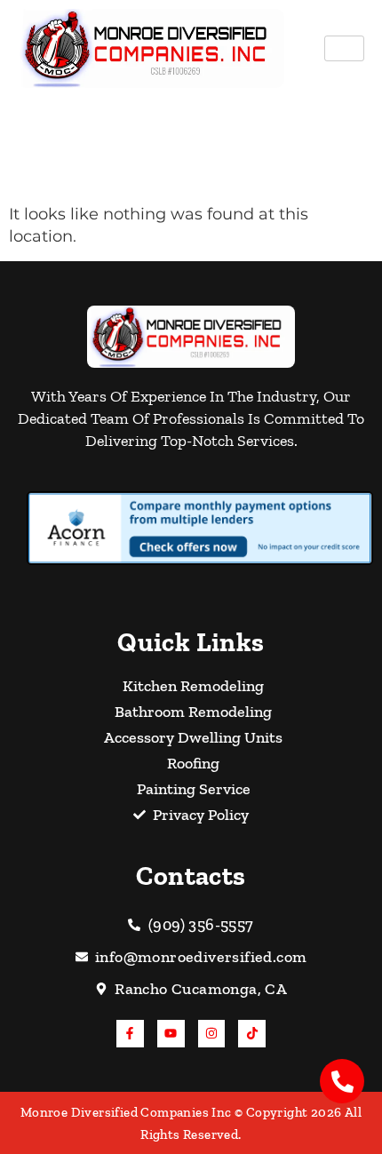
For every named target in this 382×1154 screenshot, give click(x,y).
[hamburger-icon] (344, 48)
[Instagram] (212, 1033)
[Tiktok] (252, 1033)
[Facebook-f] (130, 1033)
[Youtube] (171, 1033)
